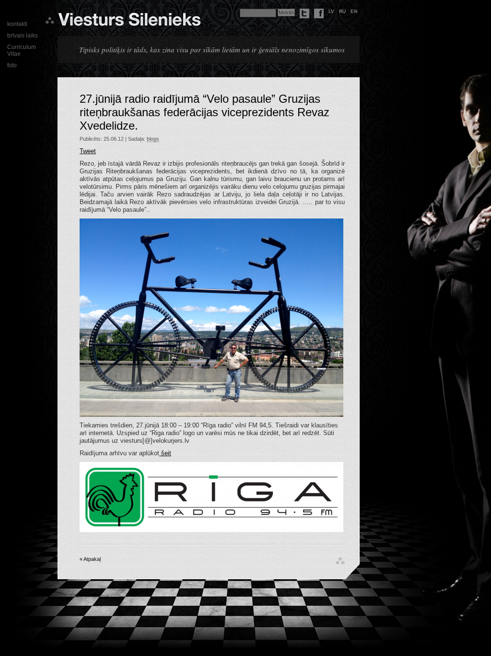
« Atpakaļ (90, 559)
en (354, 11)
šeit (165, 453)
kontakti (17, 24)
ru (342, 11)
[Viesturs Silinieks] (129, 22)
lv (331, 11)
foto (12, 65)
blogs (153, 139)
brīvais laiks (22, 35)
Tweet (88, 151)
